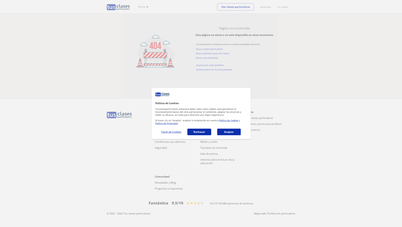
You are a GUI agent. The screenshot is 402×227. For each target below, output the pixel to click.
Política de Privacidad (166, 123)
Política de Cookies (228, 120)
